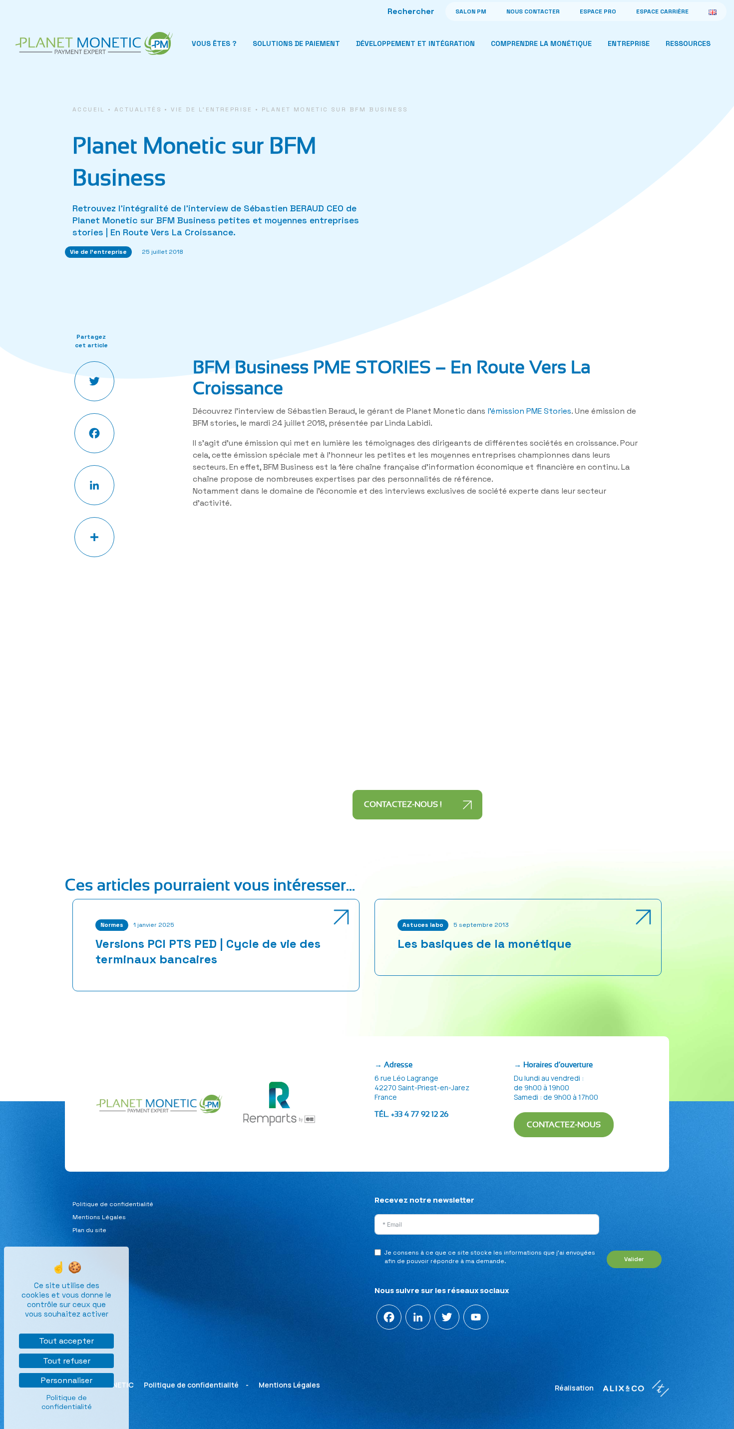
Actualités (138, 109)
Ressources (688, 43)
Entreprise (629, 43)
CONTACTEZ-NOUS (564, 1124)
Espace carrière (662, 11)
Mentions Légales (99, 1217)
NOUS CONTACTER (533, 11)
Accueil (88, 109)
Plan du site (89, 1230)
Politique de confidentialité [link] (66, 1402)
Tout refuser (66, 1361)
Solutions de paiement (296, 43)
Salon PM (470, 11)
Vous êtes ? (214, 43)
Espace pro (598, 11)
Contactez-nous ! (404, 804)
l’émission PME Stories (529, 411)
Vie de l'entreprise (212, 109)
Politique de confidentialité (112, 1204)
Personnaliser (66, 1380)
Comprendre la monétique (541, 43)
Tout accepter (66, 1341)
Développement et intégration (415, 43)
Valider (634, 1259)
